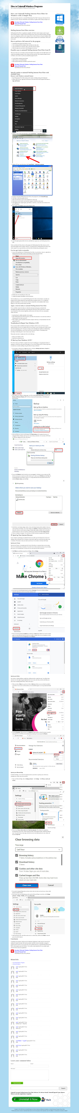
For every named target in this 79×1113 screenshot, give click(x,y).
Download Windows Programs (19, 962)
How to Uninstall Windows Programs (27, 7)
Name (12, 1063)
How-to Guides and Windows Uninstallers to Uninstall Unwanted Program (47, 1109)
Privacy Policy (62, 1109)
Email (32, 1063)
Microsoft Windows (17, 964)
